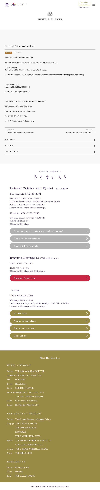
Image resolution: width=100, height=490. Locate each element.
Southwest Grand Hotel (26, 400)
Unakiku (19, 471)
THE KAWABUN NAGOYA (27, 436)
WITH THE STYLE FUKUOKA (29, 392)
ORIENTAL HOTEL (24, 388)
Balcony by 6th (22, 467)
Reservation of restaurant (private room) (38, 231)
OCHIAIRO (20, 379)
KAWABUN (20, 431)
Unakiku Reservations (27, 238)
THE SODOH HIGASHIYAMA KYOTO (32, 440)
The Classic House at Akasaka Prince (33, 419)
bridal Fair (20, 313)
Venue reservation (25, 320)
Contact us (20, 335)
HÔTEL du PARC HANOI (27, 405)
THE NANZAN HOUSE (26, 423)
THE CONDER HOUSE (25, 427)
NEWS (8, 53)
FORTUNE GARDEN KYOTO (28, 444)
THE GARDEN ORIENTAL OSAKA (31, 448)
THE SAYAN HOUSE (25, 475)
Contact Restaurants (26, 245)
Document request (25, 328)
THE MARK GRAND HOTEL (28, 375)
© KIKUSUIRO (46, 486)
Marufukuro (21, 383)
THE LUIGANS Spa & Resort (29, 396)
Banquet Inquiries (24, 278)
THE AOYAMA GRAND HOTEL (29, 371)
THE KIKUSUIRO (23, 453)
